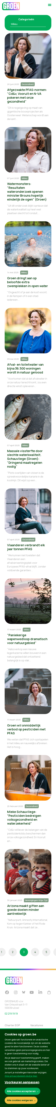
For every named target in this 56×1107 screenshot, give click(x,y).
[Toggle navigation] (50, 6)
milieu (14, 24)
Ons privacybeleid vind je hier (21, 1076)
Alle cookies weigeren (20, 1100)
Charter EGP (12, 1025)
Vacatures (36, 1025)
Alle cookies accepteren (21, 1091)
